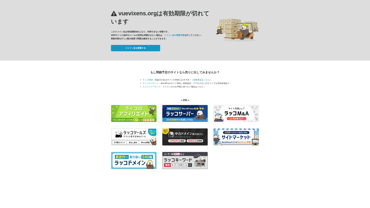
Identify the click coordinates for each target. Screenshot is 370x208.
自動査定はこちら (201, 80)
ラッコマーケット (151, 83)
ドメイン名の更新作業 (174, 35)
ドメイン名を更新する (135, 48)
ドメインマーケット (152, 87)
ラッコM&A (148, 80)
